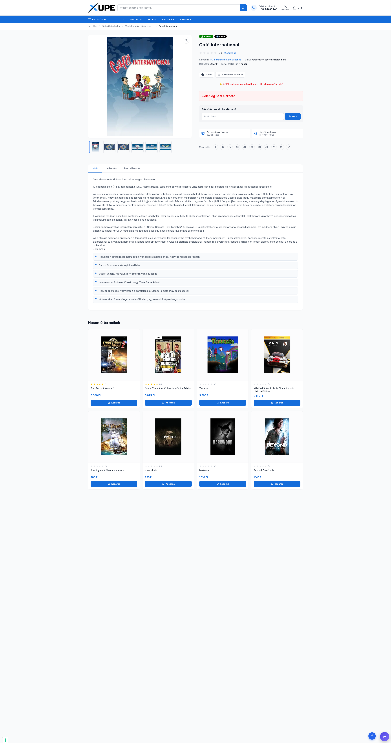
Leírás (95, 168)
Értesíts (293, 116)
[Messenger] (222, 147)
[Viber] (237, 147)
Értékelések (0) (132, 168)
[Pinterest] (266, 147)
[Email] (281, 147)
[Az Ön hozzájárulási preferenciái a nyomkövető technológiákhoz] (5, 740)
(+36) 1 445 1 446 (268, 9)
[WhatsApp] (230, 147)
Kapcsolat (186, 19)
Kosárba (115, 402)
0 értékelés (230, 53)
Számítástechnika (111, 26)
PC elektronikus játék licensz (139, 26)
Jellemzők (111, 168)
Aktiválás (168, 19)
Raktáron (136, 19)
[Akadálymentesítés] (372, 736)
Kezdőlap (92, 26)
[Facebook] (215, 147)
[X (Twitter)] (252, 147)
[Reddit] (274, 147)
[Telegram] (244, 147)
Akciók (152, 19)
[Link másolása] (288, 147)
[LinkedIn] (259, 147)
